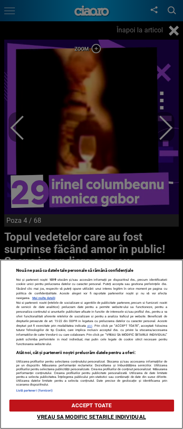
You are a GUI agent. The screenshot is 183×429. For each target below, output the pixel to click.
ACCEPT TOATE (91, 405)
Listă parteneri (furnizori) (34, 390)
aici (89, 326)
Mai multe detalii (43, 298)
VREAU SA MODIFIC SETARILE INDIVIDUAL (91, 417)
